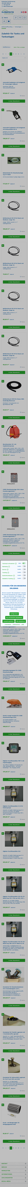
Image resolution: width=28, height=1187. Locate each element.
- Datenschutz (16, 624)
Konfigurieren (14, 613)
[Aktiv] (24, 563)
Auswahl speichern (9, 621)
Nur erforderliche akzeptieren (14, 617)
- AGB (22, 624)
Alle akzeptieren (20, 621)
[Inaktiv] (24, 566)
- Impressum (7, 624)
